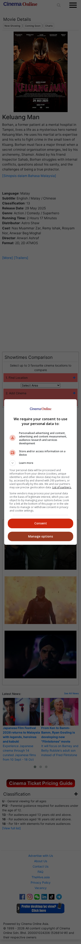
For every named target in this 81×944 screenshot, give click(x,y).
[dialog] (40, 472)
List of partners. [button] (61, 487)
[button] (41, 463)
